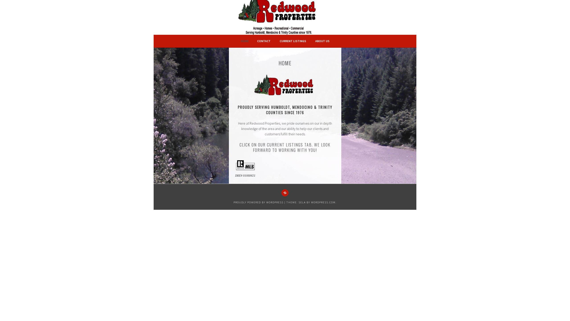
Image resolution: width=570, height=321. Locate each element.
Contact (264, 41)
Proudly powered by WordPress (258, 202)
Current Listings (293, 41)
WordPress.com (323, 202)
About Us (322, 41)
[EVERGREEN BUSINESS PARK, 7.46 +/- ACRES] (285, 192)
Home (245, 41)
